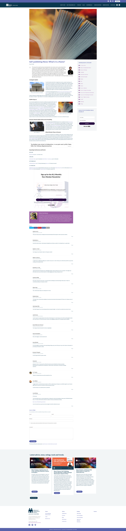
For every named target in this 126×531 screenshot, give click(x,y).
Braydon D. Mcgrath (36, 352)
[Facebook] (110, 1)
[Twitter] (108, 1)
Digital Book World (32, 167)
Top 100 (81, 99)
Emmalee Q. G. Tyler (36, 267)
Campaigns (82, 72)
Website (30, 418)
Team (46, 516)
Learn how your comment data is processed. (49, 443)
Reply (72, 236)
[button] (31, 228)
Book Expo (31, 154)
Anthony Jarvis (35, 231)
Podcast (81, 85)
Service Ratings (79, 515)
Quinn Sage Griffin (36, 306)
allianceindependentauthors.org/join (35, 522)
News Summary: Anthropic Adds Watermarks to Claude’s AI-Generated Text (84, 471)
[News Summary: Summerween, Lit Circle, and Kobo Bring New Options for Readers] (40, 467)
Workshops (64, 519)
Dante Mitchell (35, 342)
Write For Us (47, 518)
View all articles (34, 497)
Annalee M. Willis (36, 277)
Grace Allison (35, 380)
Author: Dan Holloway (43, 213)
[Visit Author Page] (33, 215)
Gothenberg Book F (32, 163)
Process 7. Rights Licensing (84, 97)
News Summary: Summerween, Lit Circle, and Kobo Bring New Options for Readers (40, 471)
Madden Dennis (35, 296)
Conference (64, 521)
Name (30, 414)
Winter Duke (35, 287)
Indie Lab (47, 163)
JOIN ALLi (117, 1)
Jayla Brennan (35, 314)
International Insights (83, 76)
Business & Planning (83, 69)
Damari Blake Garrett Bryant (38, 324)
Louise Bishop (35, 393)
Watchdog (82, 101)
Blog (63, 517)
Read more (34, 491)
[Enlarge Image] (63, 34)
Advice (63, 511)
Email (53, 414)
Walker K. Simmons (36, 257)
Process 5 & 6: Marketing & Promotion (86, 94)
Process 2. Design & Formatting (85, 90)
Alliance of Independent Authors (85, 67)
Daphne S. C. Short (36, 248)
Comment (31, 427)
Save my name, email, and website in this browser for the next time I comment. (44, 423)
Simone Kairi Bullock (36, 333)
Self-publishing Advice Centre (48, 514)
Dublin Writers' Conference (46, 158)
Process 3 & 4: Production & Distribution (87, 92)
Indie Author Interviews (84, 74)
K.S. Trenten (35, 372)
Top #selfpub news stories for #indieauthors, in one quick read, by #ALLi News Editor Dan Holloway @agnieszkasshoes (51, 145)
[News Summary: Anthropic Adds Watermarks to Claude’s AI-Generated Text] (85, 467)
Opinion (81, 83)
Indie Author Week (32, 158)
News (81, 81)
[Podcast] (113, 1)
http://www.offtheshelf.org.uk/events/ (39, 401)
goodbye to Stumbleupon (56, 125)
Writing (81, 103)
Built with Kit (51, 205)
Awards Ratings (80, 517)
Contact (95, 511)
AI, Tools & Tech (83, 65)
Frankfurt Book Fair (58, 167)
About (46, 511)
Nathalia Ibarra (35, 240)
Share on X (69, 146)
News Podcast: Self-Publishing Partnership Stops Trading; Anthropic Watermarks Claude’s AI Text (63, 472)
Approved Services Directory (79, 520)
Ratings (78, 511)
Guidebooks (64, 513)
